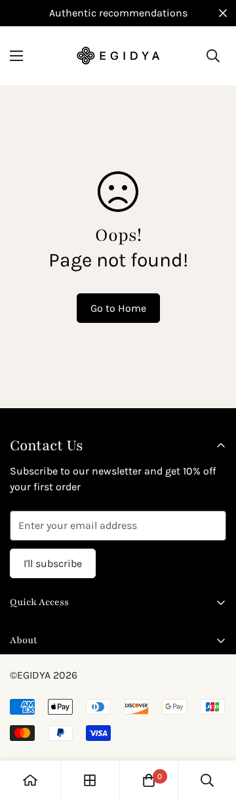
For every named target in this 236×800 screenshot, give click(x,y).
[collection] (89, 780)
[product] (30, 780)
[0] (148, 780)
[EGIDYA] (118, 55)
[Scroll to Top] (212, 730)
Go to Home (118, 308)
